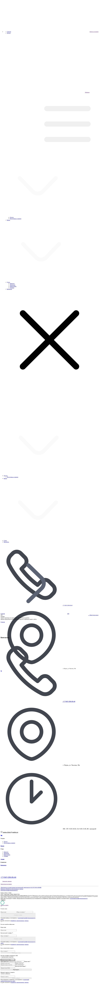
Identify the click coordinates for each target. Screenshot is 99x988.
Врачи (8, 220)
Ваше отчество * (19, 963)
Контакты (9, 289)
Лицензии (12, 285)
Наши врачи (13, 286)
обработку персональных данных (20, 920)
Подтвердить (16, 969)
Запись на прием (94, 31)
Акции (2, 859)
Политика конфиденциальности (9, 890)
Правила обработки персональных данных (12, 889)
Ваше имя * (27, 961)
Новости (12, 283)
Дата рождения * (19, 964)
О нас (8, 282)
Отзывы (12, 287)
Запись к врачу (4, 905)
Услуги (12, 217)
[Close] (1, 921)
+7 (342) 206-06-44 (68, 701)
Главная (9, 31)
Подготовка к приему (15, 218)
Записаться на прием (6, 884)
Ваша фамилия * (5, 961)
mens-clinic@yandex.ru (10, 832)
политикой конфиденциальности (78, 898)
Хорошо (3, 900)
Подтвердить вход (16, 952)
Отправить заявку (18, 915)
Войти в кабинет (16, 978)
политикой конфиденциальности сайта (15, 980)
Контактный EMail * (20, 966)
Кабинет (87, 92)
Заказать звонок (7, 881)
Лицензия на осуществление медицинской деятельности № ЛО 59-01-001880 (21, 887)
